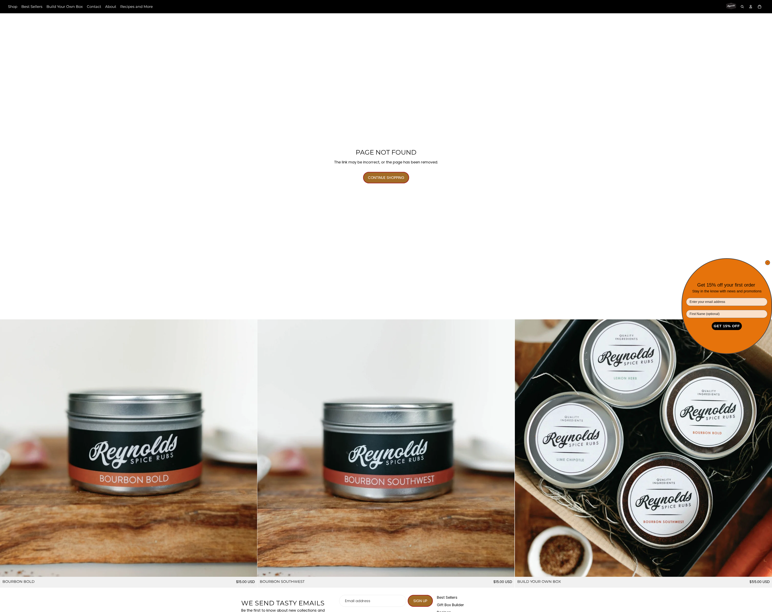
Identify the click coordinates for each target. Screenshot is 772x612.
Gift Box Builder (450, 604)
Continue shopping (386, 177)
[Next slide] (251, 448)
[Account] (750, 6)
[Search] (742, 6)
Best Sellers (447, 597)
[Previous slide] (6, 448)
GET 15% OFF (727, 326)
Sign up (420, 600)
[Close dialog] (767, 262)
